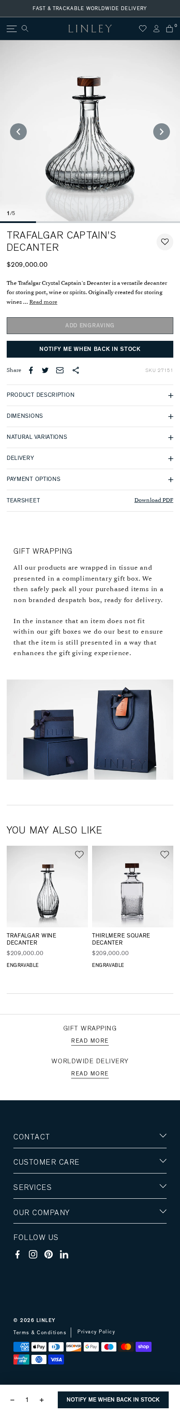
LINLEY (46, 1320)
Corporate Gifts (38, 1261)
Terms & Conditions (40, 1332)
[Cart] (169, 28)
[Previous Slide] (18, 131)
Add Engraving (90, 326)
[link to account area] (156, 28)
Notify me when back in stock (90, 349)
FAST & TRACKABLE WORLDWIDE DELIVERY (90, 8)
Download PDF (153, 500)
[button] (165, 242)
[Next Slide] (161, 131)
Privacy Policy (96, 1331)
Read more (43, 302)
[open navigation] (11, 29)
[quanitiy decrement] (14, 1399)
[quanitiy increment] (41, 1399)
